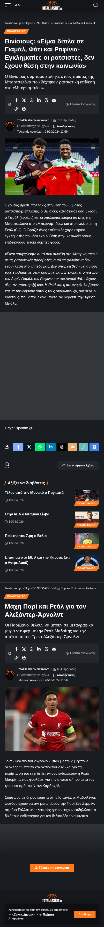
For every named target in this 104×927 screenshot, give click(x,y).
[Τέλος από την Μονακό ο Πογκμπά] (87, 497)
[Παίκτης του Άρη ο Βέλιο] (87, 540)
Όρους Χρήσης (24, 914)
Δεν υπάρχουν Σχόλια (35, 126)
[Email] (54, 100)
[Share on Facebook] (16, 100)
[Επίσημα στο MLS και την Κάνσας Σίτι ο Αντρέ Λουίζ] (87, 562)
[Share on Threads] (46, 100)
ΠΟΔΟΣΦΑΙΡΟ (16, 31)
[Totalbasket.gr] (52, 5)
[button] (85, 914)
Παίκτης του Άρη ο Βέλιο (26, 536)
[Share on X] (24, 100)
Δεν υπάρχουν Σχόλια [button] (80, 465)
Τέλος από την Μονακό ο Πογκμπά (34, 492)
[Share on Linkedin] (39, 100)
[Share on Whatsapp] (31, 100)
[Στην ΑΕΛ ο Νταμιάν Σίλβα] (87, 519)
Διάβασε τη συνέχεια (52, 868)
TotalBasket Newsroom (33, 120)
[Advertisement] (52, 366)
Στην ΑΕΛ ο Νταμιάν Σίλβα (27, 514)
